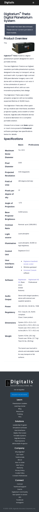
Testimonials (19, 457)
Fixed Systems (20, 441)
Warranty (20, 468)
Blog (19, 409)
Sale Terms (20, 465)
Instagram (19, 502)
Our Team (19, 454)
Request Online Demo (19, 394)
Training (20, 414)
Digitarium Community (20, 492)
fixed (8, 33)
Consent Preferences (19, 476)
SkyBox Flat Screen (20, 433)
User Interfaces (20, 430)
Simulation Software (20, 428)
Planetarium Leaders (20, 403)
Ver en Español (19, 390)
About (20, 460)
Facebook (19, 500)
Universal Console (30, 270)
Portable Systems (20, 436)
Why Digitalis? (20, 452)
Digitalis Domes (19, 438)
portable (27, 30)
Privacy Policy (20, 470)
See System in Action (20, 495)
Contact (20, 484)
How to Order (20, 462)
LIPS (20, 497)
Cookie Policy (19, 473)
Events (20, 489)
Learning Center (19, 406)
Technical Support (20, 487)
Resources (19, 411)
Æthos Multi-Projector (19, 444)
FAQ (19, 417)
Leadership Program (20, 425)
